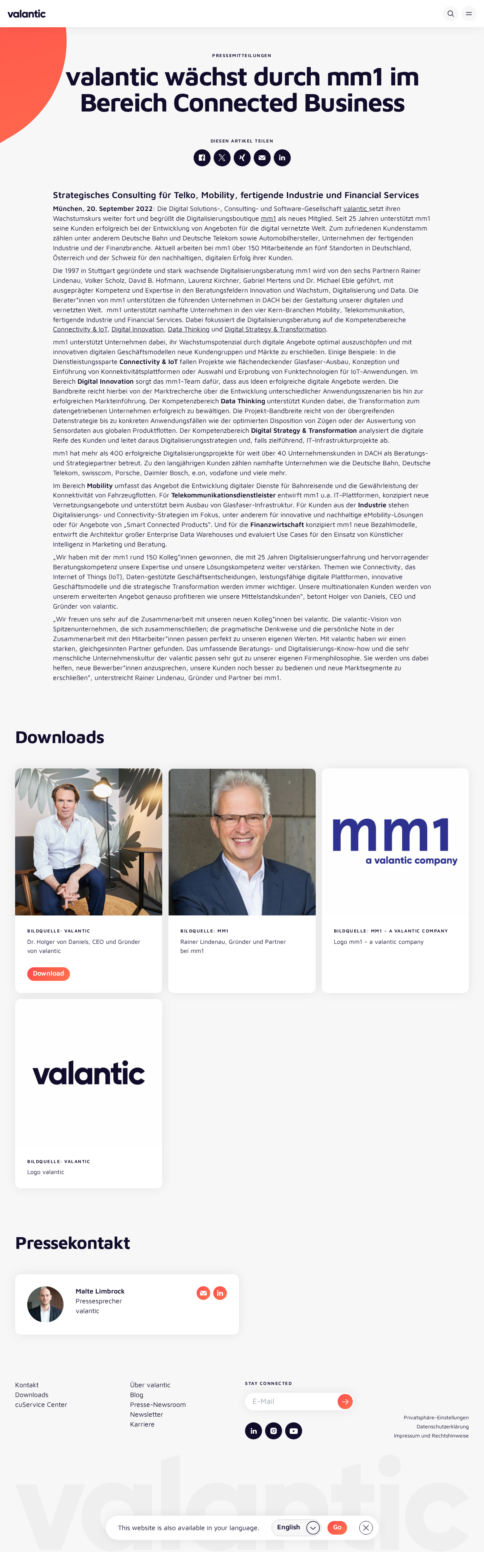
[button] (468, 13)
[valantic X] (222, 157)
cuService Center (41, 1404)
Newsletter (146, 1414)
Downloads (31, 1395)
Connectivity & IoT (80, 329)
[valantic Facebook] (202, 157)
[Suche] (450, 13)
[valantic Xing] (242, 157)
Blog (136, 1395)
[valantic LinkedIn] (282, 157)
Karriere (142, 1424)
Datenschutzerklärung (443, 1426)
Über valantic (150, 1385)
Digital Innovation (138, 329)
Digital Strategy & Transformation (275, 329)
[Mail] (262, 157)
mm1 (268, 218)
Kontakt (27, 1385)
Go (337, 1527)
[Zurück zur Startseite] (27, 13)
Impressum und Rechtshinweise (431, 1435)
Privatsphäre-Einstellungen (436, 1417)
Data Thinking (188, 329)
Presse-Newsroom (158, 1404)
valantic (356, 208)
